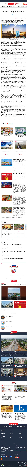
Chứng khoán (5, 426)
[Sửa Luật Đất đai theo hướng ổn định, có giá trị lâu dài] (7, 360)
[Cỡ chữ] (3, 18)
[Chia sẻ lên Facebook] (19, 18)
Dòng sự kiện (14, 383)
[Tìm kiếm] (3, 3)
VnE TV (15, 284)
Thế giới (16, 141)
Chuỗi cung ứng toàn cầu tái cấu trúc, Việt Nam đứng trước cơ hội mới (14, 251)
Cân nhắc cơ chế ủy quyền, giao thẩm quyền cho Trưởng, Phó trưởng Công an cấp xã (20, 377)
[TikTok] (8, 456)
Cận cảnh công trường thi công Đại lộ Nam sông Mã (11, 351)
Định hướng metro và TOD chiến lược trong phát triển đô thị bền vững (6, 394)
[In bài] (1, 18)
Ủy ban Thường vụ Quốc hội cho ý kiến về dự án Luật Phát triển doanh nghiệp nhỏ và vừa (14, 255)
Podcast (18, 284)
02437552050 (17, 449)
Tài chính (10, 6)
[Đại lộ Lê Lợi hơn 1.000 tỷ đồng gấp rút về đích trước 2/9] (20, 360)
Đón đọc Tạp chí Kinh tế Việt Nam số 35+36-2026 (19, 174)
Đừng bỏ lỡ (3, 222)
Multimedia (3, 284)
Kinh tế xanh (18, 6)
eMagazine (24, 284)
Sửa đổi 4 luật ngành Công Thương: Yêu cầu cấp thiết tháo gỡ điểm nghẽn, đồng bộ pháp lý (7, 233)
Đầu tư (7, 6)
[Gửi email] (22, 18)
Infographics (21, 284)
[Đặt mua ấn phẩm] (25, 3)
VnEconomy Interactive (19, 413)
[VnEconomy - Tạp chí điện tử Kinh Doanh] (13, 424)
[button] (20, 239)
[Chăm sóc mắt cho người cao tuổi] (7, 372)
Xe (14, 426)
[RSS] (1, 459)
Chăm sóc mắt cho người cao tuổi (6, 376)
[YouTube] (6, 456)
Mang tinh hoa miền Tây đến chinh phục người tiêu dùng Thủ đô (19, 196)
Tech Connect (22, 426)
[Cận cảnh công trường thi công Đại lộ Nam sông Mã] (14, 343)
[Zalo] (11, 456)
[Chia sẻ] (25, 18)
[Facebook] (1, 456)
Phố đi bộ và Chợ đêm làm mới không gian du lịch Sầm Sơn (19, 183)
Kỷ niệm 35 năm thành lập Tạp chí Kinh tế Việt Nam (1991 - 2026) (20, 394)
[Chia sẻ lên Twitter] (21, 18)
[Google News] (16, 18)
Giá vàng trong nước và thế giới (6, 413)
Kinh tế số (14, 6)
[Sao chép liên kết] (24, 18)
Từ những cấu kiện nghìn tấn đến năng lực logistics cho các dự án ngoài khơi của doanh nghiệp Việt (19, 160)
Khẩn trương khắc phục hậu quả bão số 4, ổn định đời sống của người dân (19, 208)
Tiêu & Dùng (10, 426)
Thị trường (23, 6)
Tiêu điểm (3, 6)
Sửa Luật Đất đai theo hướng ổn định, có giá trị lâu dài (7, 310)
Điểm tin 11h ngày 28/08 (10, 321)
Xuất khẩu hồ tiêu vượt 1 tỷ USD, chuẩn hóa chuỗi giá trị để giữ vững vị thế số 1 (14, 248)
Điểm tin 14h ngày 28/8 (9, 316)
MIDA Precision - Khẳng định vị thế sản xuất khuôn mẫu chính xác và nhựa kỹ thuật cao (20, 135)
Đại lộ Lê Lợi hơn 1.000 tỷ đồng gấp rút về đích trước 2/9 (20, 366)
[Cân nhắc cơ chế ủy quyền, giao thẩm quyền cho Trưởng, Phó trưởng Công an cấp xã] (20, 372)
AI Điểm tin (13, 313)
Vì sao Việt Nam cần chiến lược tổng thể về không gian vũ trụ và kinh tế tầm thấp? (6, 151)
